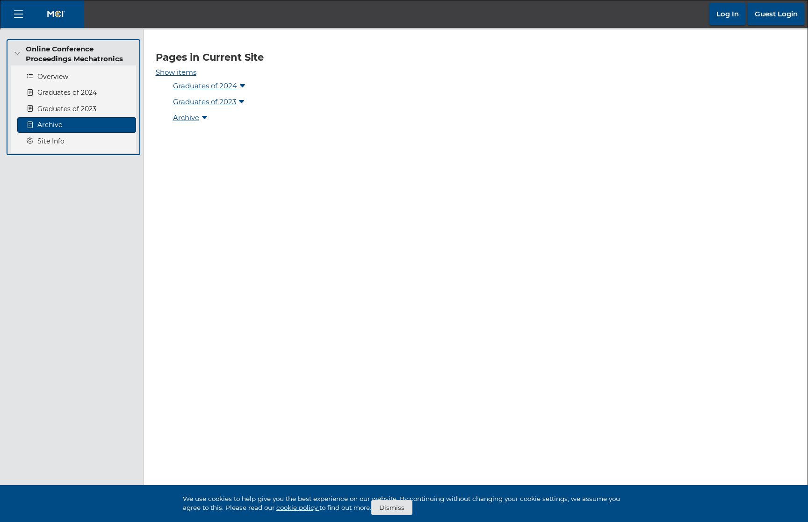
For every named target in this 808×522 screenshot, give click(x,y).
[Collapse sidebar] (18, 14)
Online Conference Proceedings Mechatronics (74, 53)
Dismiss (391, 507)
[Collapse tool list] (17, 53)
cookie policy (297, 507)
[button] (727, 14)
